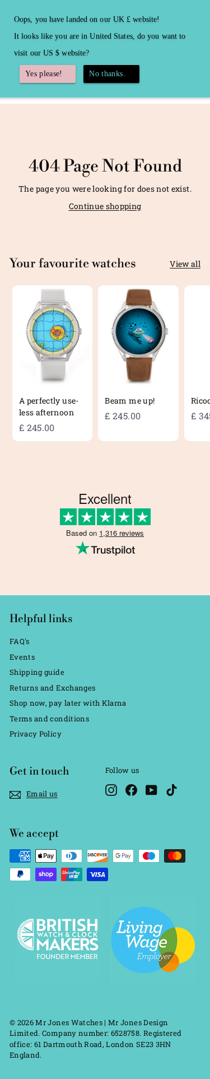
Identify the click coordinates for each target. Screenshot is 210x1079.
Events (22, 657)
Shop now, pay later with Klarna (68, 703)
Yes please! (44, 74)
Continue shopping (105, 206)
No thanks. (107, 74)
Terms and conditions (49, 719)
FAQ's (20, 641)
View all (185, 263)
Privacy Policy (36, 734)
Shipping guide (37, 672)
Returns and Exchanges (52, 688)
